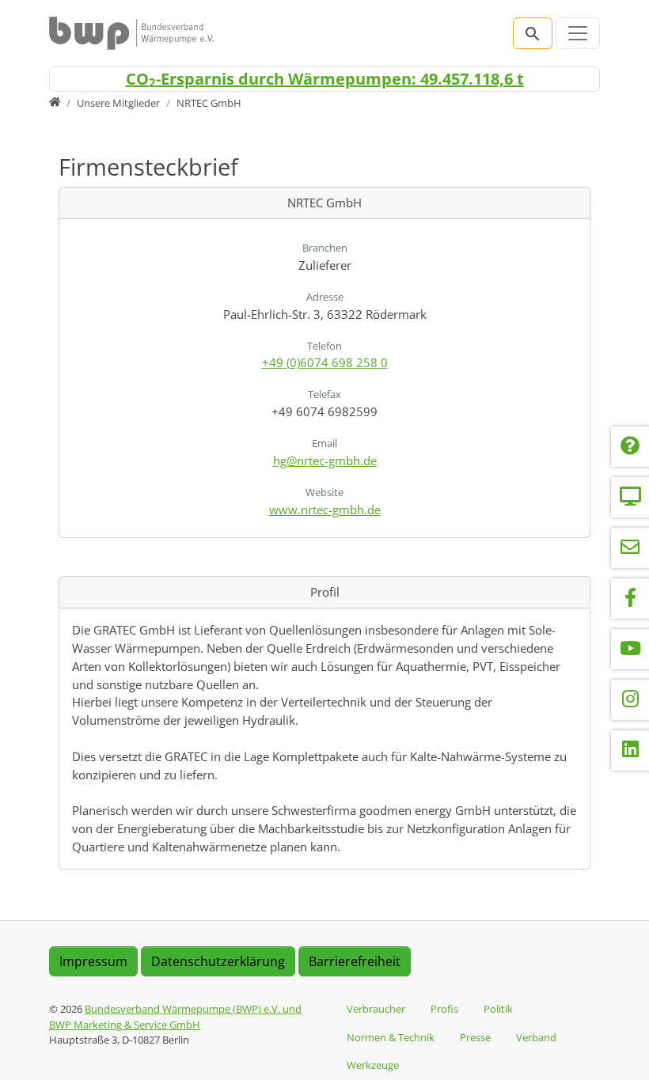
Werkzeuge (373, 1065)
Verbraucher (376, 1009)
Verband (536, 1037)
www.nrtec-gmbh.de (325, 509)
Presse (475, 1037)
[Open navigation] (578, 33)
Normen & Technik (391, 1037)
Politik (498, 1009)
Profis (444, 1009)
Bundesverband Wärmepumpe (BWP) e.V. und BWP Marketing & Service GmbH (175, 1017)
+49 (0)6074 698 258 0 (325, 362)
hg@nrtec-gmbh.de (325, 460)
